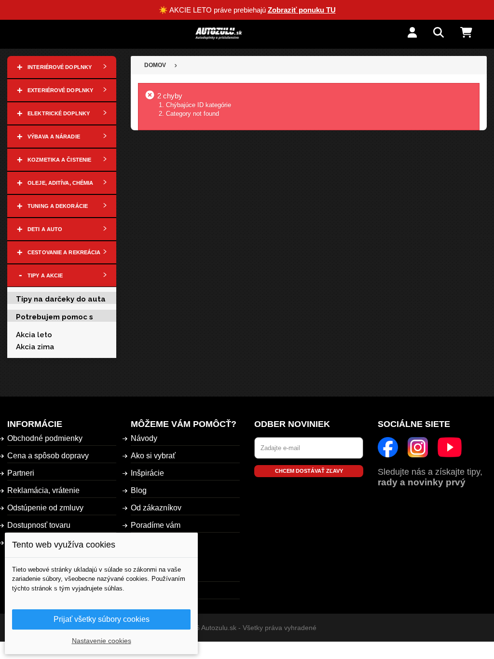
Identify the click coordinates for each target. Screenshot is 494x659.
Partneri (20, 473)
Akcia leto (34, 334)
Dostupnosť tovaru (38, 525)
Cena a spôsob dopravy (48, 456)
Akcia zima (35, 347)
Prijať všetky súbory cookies (102, 619)
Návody (144, 438)
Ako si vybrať (153, 456)
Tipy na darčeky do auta (61, 299)
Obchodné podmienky (44, 438)
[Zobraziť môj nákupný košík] (473, 33)
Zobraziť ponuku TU (302, 10)
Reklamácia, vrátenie (43, 490)
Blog (139, 490)
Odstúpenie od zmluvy (45, 508)
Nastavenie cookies (101, 641)
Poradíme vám (155, 525)
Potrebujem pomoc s (54, 317)
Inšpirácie (147, 473)
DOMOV (155, 65)
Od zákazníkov (156, 508)
